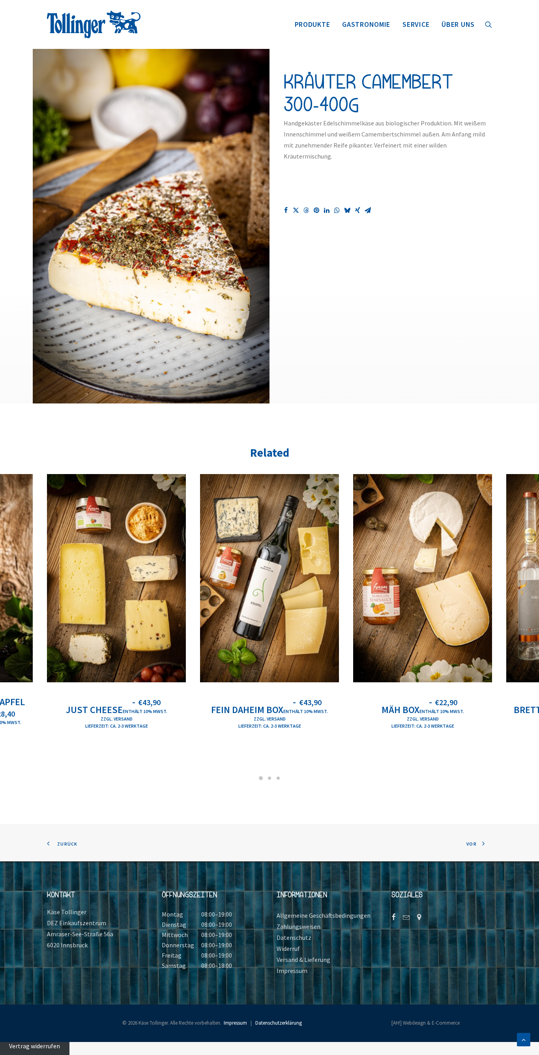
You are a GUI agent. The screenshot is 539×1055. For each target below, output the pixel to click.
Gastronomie (366, 24)
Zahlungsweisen (298, 926)
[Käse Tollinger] (93, 24)
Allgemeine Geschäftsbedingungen (324, 915)
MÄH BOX (423, 710)
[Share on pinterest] (316, 210)
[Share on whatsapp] (337, 210)
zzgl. (107, 719)
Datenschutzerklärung (278, 1023)
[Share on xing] (357, 210)
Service (415, 24)
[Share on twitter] (296, 210)
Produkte (312, 24)
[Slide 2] (269, 778)
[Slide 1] (260, 778)
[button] (488, 24)
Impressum (292, 971)
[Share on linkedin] (326, 210)
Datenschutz (294, 937)
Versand (123, 719)
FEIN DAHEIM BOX (269, 710)
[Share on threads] (306, 210)
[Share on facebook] (285, 210)
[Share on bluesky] (347, 210)
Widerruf (288, 948)
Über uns (458, 24)
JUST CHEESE (116, 710)
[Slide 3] (278, 778)
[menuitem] (312, 24)
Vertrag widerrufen (34, 1046)
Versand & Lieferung (303, 960)
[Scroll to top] (523, 1039)
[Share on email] (367, 210)
